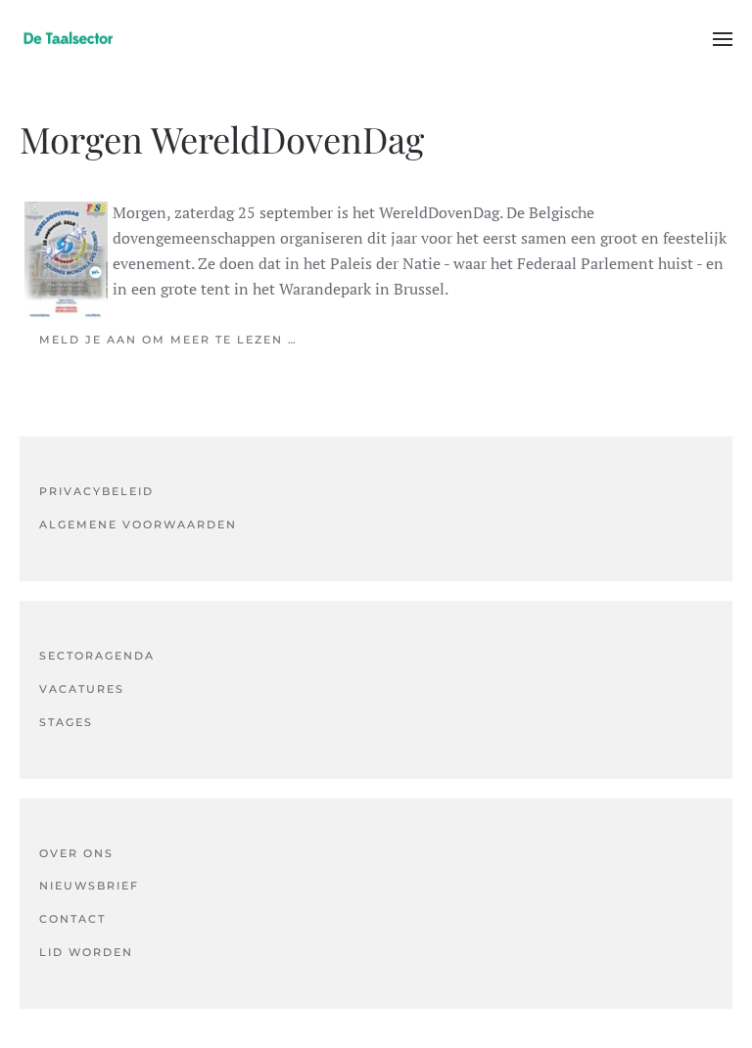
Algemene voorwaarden (138, 524)
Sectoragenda (97, 655)
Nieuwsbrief (89, 885)
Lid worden (86, 952)
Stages (66, 722)
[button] (722, 39)
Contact (72, 919)
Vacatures (81, 689)
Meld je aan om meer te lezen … (168, 339)
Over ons (76, 853)
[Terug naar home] (69, 39)
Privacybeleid (96, 491)
